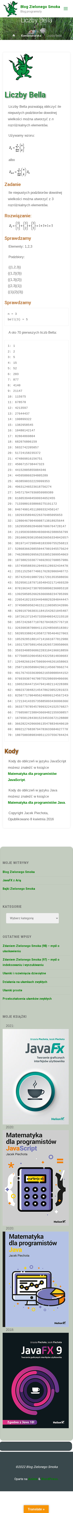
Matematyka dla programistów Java (36, 803)
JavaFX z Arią (12, 880)
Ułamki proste (12, 990)
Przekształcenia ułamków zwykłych (27, 999)
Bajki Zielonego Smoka (19, 889)
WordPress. (50, 1479)
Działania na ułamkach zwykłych (25, 982)
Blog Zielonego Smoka (40, 7)
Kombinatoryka (31, 35)
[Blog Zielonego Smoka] (10, 8)
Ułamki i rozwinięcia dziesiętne (24, 973)
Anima (32, 1479)
